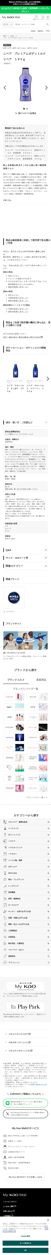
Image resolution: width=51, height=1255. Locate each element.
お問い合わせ (7, 1211)
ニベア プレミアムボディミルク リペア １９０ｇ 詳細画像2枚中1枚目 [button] (24, 108)
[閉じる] (48, 1220)
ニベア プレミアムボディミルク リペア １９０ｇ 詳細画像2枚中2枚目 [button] (27, 108)
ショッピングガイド (10, 1202)
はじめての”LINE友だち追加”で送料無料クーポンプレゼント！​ (25, 9)
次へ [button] (46, 87)
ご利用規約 (7, 1216)
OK (25, 1250)
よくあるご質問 (8, 1206)
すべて (5, 24)
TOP (4, 35)
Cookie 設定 (25, 1236)
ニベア (12, 35)
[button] (48, 379)
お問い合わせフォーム (39, 1084)
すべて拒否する (25, 1243)
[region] (25, 1236)
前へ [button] (4, 87)
